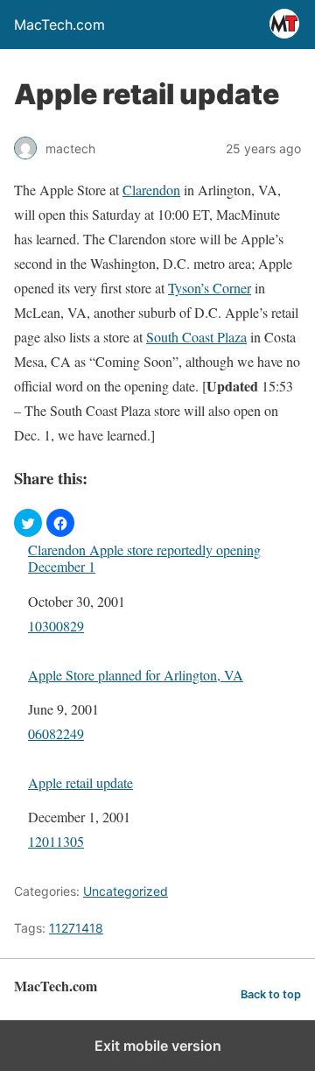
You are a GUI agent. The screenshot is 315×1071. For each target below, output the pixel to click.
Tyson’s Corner (209, 287)
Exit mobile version (157, 1045)
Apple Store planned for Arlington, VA (135, 674)
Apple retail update (80, 782)
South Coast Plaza (196, 337)
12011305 (56, 841)
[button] (28, 523)
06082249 (56, 733)
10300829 (56, 626)
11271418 (76, 927)
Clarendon (151, 189)
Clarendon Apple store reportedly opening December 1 (144, 557)
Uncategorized (125, 891)
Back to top (271, 994)
